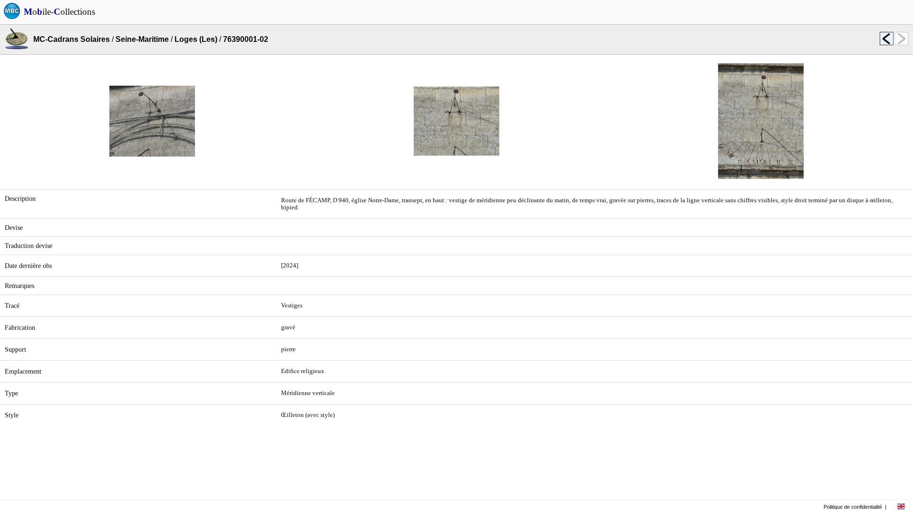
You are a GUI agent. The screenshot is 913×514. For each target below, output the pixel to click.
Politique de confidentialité (853, 507)
